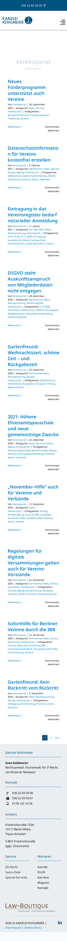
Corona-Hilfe (32, 514)
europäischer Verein (18, 240)
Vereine (24, 118)
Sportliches (14, 587)
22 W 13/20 (14, 236)
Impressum (14, 179)
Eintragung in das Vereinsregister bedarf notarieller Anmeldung (33, 215)
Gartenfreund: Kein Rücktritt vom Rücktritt (33, 685)
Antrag (44, 511)
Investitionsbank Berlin (20, 649)
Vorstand (21, 457)
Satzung (12, 453)
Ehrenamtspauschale (19, 450)
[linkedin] (60, 922)
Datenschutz (36, 168)
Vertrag (51, 383)
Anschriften (14, 310)
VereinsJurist (14, 111)
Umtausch (40, 383)
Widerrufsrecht (16, 387)
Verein (35, 179)
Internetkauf (14, 383)
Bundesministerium (18, 115)
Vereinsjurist (19, 104)
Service (40, 108)
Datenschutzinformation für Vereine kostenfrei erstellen (33, 154)
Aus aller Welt (36, 229)
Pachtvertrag (28, 703)
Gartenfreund (47, 380)
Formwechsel (38, 240)
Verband (25, 179)
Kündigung (14, 703)
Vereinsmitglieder (17, 317)
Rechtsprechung (17, 233)
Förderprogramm (39, 115)
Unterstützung (16, 652)
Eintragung (39, 236)
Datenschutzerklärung (35, 175)
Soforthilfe (51, 649)
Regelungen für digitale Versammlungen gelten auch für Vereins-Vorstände (33, 563)
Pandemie (47, 590)
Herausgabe (51, 310)
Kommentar (35, 373)
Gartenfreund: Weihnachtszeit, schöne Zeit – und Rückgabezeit (33, 355)
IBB (43, 645)
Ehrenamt (22, 645)
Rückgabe (28, 383)
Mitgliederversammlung (39, 313)
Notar (29, 243)
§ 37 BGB (44, 306)
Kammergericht (16, 243)
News (32, 108)
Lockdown (45, 514)
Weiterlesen (14, 126)
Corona (12, 590)
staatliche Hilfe (34, 518)
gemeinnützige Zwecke (44, 450)
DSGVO (52, 175)
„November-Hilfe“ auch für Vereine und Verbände (33, 493)
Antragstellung (16, 514)
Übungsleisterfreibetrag (31, 453)
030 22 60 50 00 (32, 5)
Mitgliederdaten (16, 313)
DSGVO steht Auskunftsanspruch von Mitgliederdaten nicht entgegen (30, 282)
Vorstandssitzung (46, 594)
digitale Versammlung (29, 590)
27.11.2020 (26, 236)
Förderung (13, 118)
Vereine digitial (16, 172)
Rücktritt (41, 703)
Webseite (45, 179)
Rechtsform (39, 243)
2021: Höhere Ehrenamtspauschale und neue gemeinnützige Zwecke (33, 425)
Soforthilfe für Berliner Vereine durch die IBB (33, 626)
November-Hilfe (16, 518)
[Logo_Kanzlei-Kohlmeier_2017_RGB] (17, 18)
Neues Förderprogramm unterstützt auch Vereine (27, 90)
